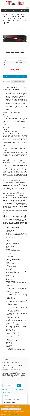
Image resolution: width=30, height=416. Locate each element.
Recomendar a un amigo (18, 81)
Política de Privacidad (9, 378)
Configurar (4, 408)
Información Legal (20, 389)
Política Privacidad (6, 391)
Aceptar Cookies (17, 408)
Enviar (19, 385)
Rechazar (10, 408)
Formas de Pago (6, 392)
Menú (6, 11)
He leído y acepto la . (12, 382)
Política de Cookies (14, 414)
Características (6, 81)
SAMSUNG (18, 57)
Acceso (15, 11)
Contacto (24, 11)
